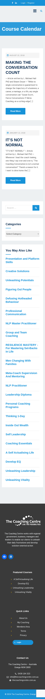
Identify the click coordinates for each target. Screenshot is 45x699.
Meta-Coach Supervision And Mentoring (21, 375)
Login (23, 3)
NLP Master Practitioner (21, 323)
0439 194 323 (24, 674)
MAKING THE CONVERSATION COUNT (22, 67)
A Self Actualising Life (20, 452)
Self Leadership (16, 434)
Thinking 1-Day (15, 416)
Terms (23, 631)
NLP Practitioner (16, 385)
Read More (15, 111)
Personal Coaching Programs (18, 405)
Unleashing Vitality (18, 479)
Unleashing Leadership (20, 470)
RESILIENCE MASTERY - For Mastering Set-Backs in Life (22, 348)
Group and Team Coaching (16, 334)
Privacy (23, 635)
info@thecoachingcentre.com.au (24, 677)
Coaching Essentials (19, 443)
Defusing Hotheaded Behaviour (19, 300)
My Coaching (23, 622)
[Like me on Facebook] (12, 3)
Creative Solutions (17, 271)
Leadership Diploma (19, 394)
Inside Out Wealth (17, 425)
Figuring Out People (18, 289)
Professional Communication (16, 312)
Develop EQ (13, 461)
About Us (23, 618)
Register (31, 3)
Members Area (23, 627)
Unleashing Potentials (20, 280)
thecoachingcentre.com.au (24, 680)
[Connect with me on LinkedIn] (16, 3)
